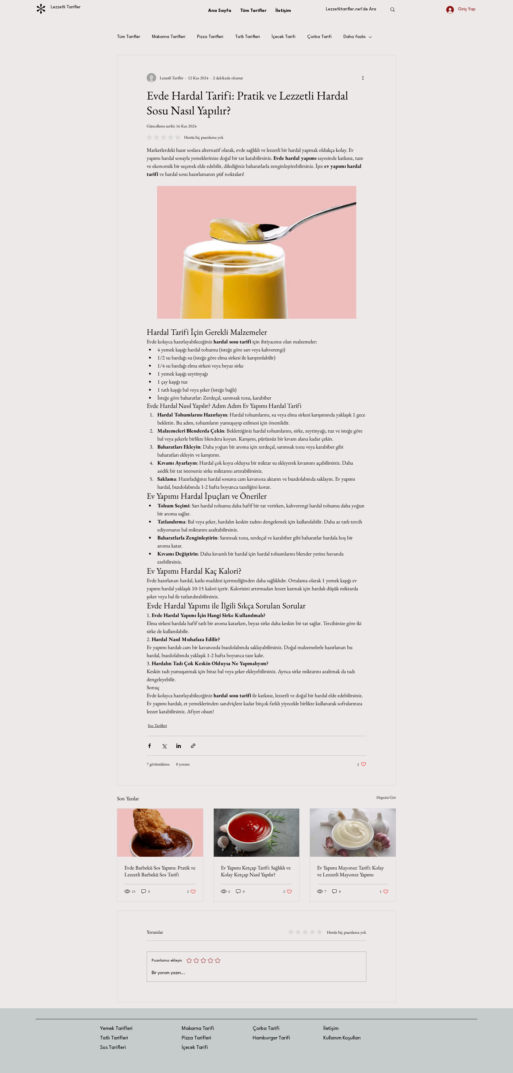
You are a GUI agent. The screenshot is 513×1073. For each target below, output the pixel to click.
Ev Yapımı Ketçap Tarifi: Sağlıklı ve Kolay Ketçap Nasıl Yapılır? (256, 871)
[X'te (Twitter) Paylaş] (164, 746)
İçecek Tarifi (283, 37)
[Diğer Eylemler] (362, 77)
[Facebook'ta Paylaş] (149, 746)
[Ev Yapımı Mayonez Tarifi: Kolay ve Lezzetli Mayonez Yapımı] (353, 833)
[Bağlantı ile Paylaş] (193, 746)
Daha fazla (354, 37)
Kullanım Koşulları (342, 1038)
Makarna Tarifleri (168, 37)
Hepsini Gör (386, 797)
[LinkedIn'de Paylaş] (178, 746)
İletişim (331, 1028)
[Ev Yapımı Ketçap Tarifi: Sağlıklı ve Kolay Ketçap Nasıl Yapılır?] (257, 833)
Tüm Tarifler (128, 37)
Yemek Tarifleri (116, 1028)
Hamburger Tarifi (271, 1038)
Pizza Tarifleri (210, 37)
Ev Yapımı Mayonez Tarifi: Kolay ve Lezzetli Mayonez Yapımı (350, 871)
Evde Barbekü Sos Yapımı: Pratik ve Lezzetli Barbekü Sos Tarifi (159, 871)
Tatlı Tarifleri (247, 37)
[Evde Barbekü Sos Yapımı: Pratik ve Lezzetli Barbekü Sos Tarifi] (160, 833)
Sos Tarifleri (157, 725)
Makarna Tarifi (198, 1028)
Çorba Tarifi (319, 37)
